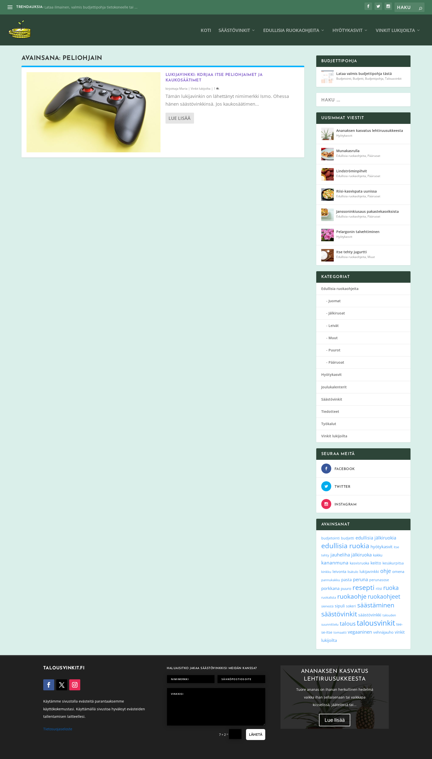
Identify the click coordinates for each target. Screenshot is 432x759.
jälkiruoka (361, 555)
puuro (346, 588)
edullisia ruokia (345, 545)
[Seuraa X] (61, 684)
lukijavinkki (369, 571)
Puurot (334, 350)
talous (348, 623)
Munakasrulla (348, 150)
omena (398, 571)
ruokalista (328, 597)
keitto (375, 563)
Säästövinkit (234, 30)
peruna (360, 579)
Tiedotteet (330, 411)
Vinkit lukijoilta (395, 30)
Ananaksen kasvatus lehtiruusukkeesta (369, 130)
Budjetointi (343, 78)
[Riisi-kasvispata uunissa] (327, 194)
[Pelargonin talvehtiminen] (327, 235)
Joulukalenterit (334, 387)
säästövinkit (339, 613)
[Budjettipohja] (327, 77)
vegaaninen (360, 632)
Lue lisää (179, 118)
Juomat (334, 300)
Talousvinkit (393, 78)
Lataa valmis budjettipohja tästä (364, 73)
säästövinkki (369, 615)
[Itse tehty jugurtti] (327, 255)
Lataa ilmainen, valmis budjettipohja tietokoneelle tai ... (91, 7)
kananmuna (334, 562)
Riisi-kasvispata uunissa (356, 191)
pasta (346, 579)
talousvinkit (376, 623)
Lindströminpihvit (351, 171)
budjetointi (330, 538)
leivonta (339, 571)
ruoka (391, 588)
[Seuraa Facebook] (48, 684)
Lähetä (255, 734)
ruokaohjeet (384, 596)
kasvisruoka (359, 563)
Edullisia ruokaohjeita (291, 30)
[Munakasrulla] (327, 154)
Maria (183, 88)
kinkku (326, 571)
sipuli (340, 606)
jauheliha (340, 555)
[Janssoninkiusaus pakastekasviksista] (327, 215)
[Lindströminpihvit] (327, 174)
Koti (206, 30)
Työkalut (328, 423)
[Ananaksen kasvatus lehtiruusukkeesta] (327, 134)
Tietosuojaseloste (57, 729)
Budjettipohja (374, 78)
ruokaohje (351, 596)
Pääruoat (374, 156)
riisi (379, 588)
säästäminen (375, 605)
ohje (385, 570)
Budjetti (358, 78)
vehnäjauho (383, 632)
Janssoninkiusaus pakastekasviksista (367, 211)
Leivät (333, 325)
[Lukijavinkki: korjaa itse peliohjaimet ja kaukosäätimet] (93, 112)
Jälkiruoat (336, 313)
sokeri (351, 606)
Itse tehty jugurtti (351, 252)
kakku (377, 555)
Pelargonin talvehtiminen (358, 231)
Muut (371, 257)
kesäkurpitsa (393, 563)
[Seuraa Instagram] (74, 684)
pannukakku (330, 580)
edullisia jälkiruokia (376, 537)
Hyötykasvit (347, 30)
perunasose (379, 579)
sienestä (327, 606)
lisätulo (353, 571)
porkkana (330, 588)
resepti (363, 587)
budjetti (347, 538)
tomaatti (340, 632)
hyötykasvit (381, 546)
